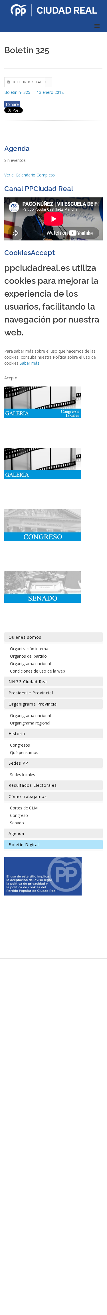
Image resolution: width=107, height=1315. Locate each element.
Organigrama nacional (30, 663)
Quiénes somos (25, 637)
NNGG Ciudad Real (28, 681)
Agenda (16, 833)
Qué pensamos (24, 752)
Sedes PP (18, 763)
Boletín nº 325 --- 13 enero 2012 (34, 92)
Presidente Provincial (31, 693)
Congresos (20, 745)
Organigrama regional (30, 723)
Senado (17, 822)
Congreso (19, 815)
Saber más (29, 363)
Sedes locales (22, 774)
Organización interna (29, 648)
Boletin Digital (24, 844)
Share (12, 104)
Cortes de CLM (24, 808)
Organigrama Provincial (33, 704)
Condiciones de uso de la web (37, 671)
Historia (17, 733)
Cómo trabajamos (28, 796)
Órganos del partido (28, 656)
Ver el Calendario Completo (29, 175)
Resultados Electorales (33, 785)
